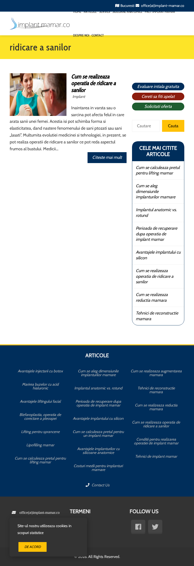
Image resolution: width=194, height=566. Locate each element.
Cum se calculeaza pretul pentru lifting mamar (158, 170)
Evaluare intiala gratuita (158, 86)
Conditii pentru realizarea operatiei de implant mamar (156, 441)
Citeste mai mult (107, 157)
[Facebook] (138, 527)
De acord (32, 547)
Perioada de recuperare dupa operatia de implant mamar (156, 234)
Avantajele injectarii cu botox (40, 371)
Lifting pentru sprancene (40, 431)
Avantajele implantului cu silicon (158, 255)
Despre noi (81, 35)
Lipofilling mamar (40, 445)
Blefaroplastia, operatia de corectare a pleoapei (40, 416)
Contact (98, 35)
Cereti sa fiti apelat (158, 96)
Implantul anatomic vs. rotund (156, 212)
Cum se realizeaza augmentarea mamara (156, 373)
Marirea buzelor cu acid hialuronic (40, 386)
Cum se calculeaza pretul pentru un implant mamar (98, 433)
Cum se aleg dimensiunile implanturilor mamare (155, 191)
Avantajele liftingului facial (40, 401)
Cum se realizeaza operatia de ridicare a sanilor (93, 83)
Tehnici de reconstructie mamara (157, 315)
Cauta (173, 125)
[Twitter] (155, 527)
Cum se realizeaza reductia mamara (152, 297)
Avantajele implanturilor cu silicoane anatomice (98, 451)
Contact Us (100, 485)
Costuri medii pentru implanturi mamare (98, 468)
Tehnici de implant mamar (156, 456)
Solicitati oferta (158, 106)
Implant (78, 96)
